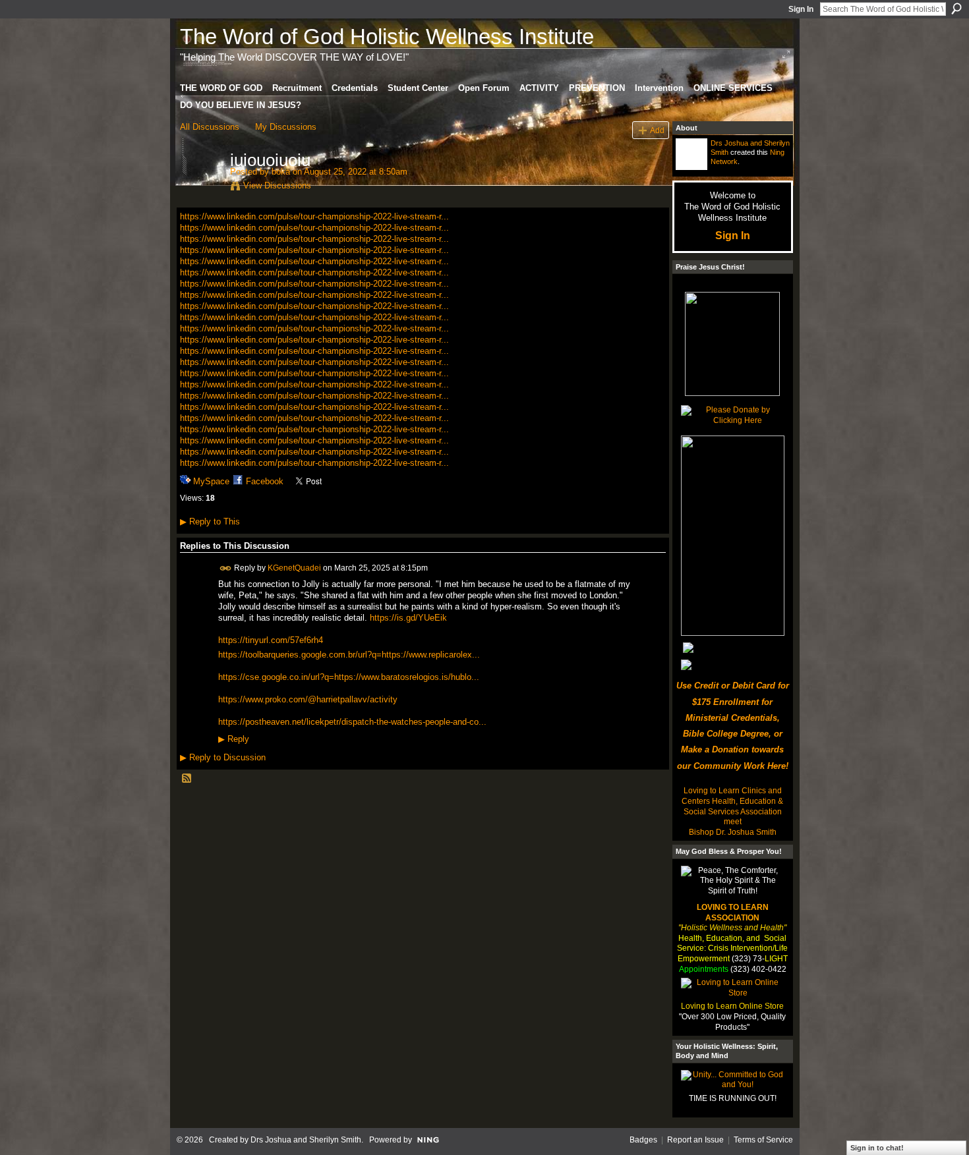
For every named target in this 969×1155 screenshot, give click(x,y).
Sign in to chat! (877, 1148)
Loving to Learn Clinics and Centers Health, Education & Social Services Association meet (732, 806)
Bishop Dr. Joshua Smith (733, 832)
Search (956, 8)
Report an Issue (695, 1139)
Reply (233, 739)
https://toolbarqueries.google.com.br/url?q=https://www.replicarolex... (349, 655)
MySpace (211, 481)
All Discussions (209, 127)
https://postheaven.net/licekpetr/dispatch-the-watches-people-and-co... (352, 722)
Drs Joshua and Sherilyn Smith (305, 1139)
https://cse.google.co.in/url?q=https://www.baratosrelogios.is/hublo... (348, 677)
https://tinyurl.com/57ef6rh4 (270, 640)
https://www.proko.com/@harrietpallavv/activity (307, 699)
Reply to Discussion (223, 757)
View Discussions (277, 185)
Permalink (226, 568)
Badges (643, 1139)
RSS (187, 779)
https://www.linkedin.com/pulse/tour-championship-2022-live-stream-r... (314, 216)
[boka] (201, 188)
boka (281, 172)
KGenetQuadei (294, 568)
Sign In (800, 9)
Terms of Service (763, 1139)
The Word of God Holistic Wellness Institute (387, 36)
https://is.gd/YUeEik (408, 618)
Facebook (264, 481)
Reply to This (210, 521)
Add (657, 130)
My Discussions (285, 127)
